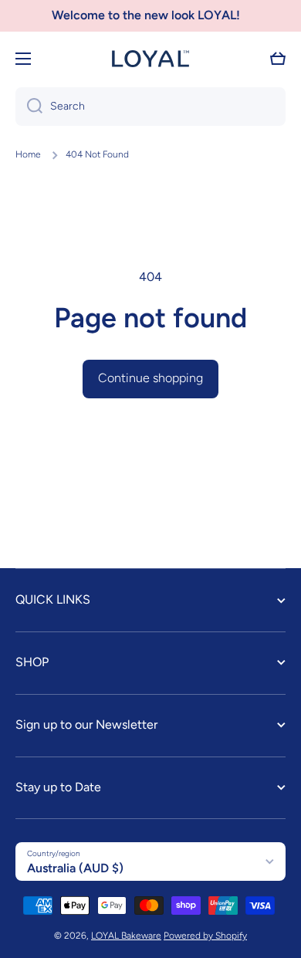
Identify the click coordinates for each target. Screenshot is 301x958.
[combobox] (150, 106)
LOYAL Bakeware (126, 935)
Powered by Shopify (205, 935)
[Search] (28, 106)
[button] (278, 58)
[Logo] (150, 58)
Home (28, 154)
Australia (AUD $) (75, 868)
